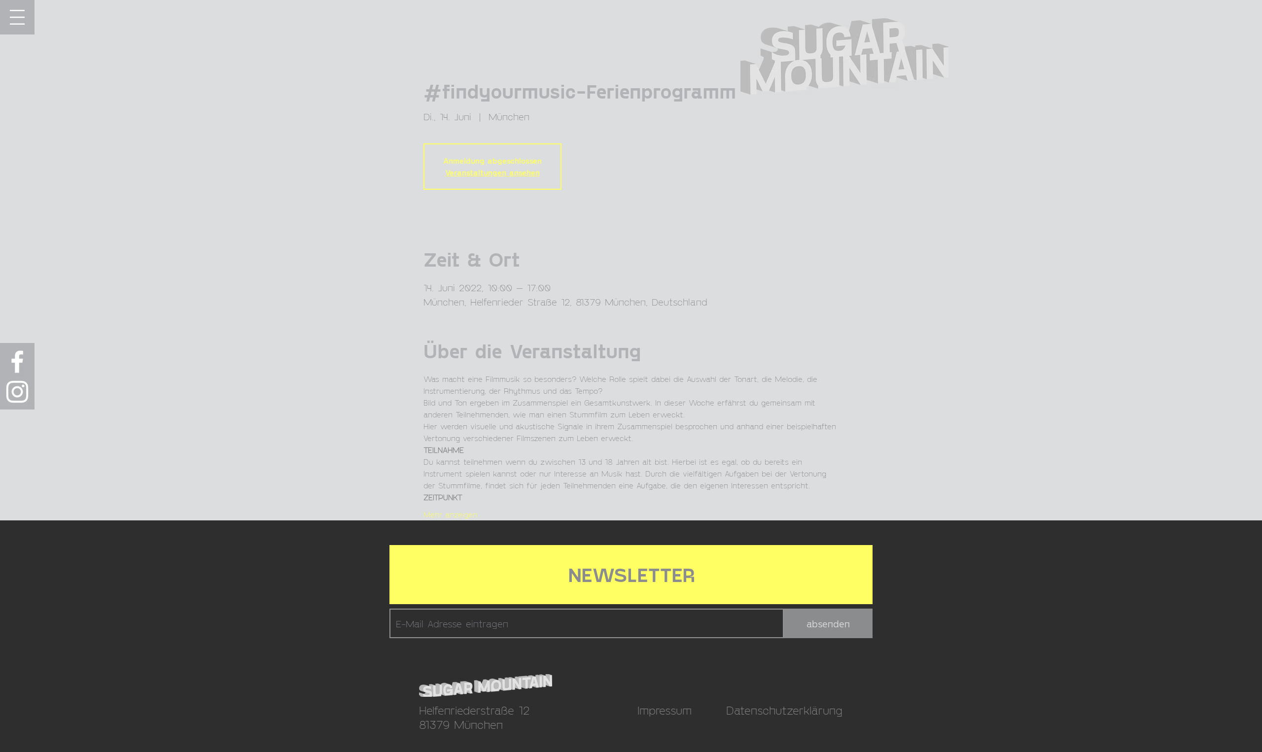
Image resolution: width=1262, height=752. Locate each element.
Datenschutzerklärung (784, 710)
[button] (17, 17)
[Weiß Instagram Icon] (17, 392)
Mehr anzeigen (450, 514)
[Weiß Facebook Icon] (17, 361)
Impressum (664, 710)
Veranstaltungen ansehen (492, 172)
